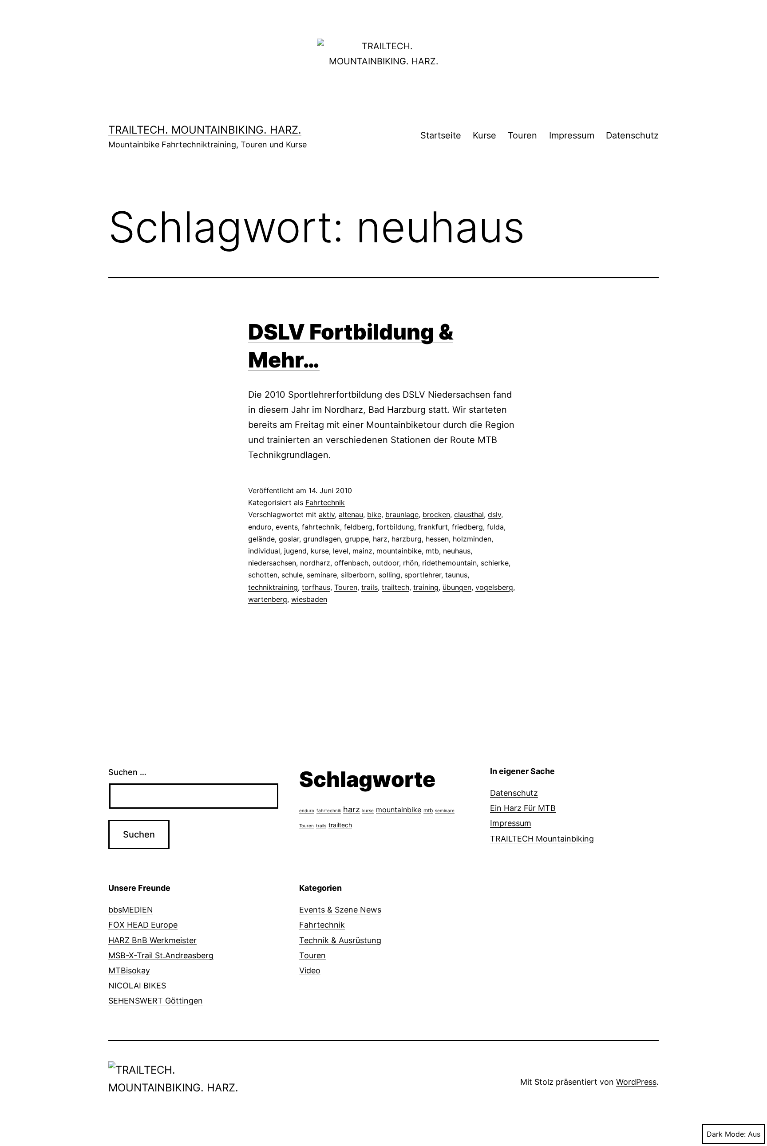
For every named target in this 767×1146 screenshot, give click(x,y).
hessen (437, 538)
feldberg (358, 526)
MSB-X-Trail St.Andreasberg (160, 955)
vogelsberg (494, 587)
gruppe (357, 538)
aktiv (327, 514)
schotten (262, 574)
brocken (436, 514)
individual (264, 550)
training (426, 587)
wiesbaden (309, 599)
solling (389, 574)
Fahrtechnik (325, 502)
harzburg (406, 538)
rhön (410, 562)
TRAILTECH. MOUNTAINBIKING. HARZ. (204, 129)
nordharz (315, 562)
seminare (322, 574)
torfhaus (316, 587)
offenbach (351, 562)
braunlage (402, 514)
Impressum (571, 135)
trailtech (395, 587)
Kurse (484, 135)
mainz (362, 550)
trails (369, 587)
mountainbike (399, 550)
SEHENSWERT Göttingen (155, 1000)
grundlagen (322, 538)
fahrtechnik (321, 526)
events (287, 526)
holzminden (472, 538)
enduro (260, 526)
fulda (495, 526)
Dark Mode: (726, 1134)
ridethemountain (449, 562)
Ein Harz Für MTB (523, 808)
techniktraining (273, 587)
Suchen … (127, 772)
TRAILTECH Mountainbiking (542, 838)
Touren (522, 135)
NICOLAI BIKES (137, 985)
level (340, 550)
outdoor (385, 562)
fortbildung (395, 526)
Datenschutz (632, 135)
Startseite (440, 135)
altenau (351, 514)
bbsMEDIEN (130, 909)
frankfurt (433, 526)
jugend (295, 550)
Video (309, 970)
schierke (495, 562)
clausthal (469, 514)
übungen (457, 587)
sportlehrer (422, 574)
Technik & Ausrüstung (340, 940)
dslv (494, 514)
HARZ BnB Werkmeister (152, 940)
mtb (432, 550)
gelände (261, 538)
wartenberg (267, 599)
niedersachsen (272, 562)
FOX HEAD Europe (143, 924)
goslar (289, 538)
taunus (456, 574)
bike (374, 514)
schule (292, 574)
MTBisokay (129, 970)
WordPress (636, 1082)
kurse (320, 550)
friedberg (467, 526)
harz (380, 538)
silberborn (358, 574)
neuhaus (456, 550)
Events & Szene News (340, 909)
